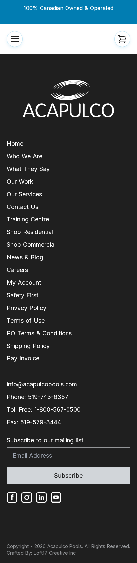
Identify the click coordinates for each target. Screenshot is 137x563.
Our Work (20, 181)
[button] (15, 39)
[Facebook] (12, 497)
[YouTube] (56, 497)
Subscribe (68, 475)
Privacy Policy (26, 307)
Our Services (24, 194)
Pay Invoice (23, 358)
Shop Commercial (31, 244)
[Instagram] (26, 497)
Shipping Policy (28, 345)
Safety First (22, 295)
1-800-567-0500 (57, 409)
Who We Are (24, 156)
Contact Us (22, 206)
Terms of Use (26, 320)
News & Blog (25, 257)
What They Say (28, 168)
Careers (17, 269)
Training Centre (28, 219)
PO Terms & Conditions (39, 333)
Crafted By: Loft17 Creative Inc (41, 553)
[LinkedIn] (41, 497)
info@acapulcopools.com (42, 384)
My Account (24, 282)
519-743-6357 (48, 396)
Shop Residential (30, 231)
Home (15, 143)
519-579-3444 (40, 422)
